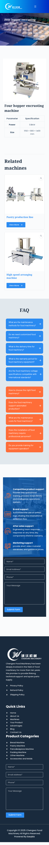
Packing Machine (18, 752)
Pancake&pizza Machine (22, 749)
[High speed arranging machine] (24, 233)
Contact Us (15, 732)
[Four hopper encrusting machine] (24, 60)
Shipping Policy (17, 694)
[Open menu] (35, 6)
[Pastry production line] (24, 176)
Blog (12, 729)
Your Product (16, 722)
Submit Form (13, 609)
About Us (14, 716)
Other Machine (17, 755)
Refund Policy (16, 690)
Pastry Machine (17, 745)
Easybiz (31, 836)
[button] (24, 324)
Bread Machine (17, 742)
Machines (14, 719)
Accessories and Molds (21, 758)
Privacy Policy (16, 685)
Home (13, 712)
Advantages (16, 725)
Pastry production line (20, 217)
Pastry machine (27, 31)
